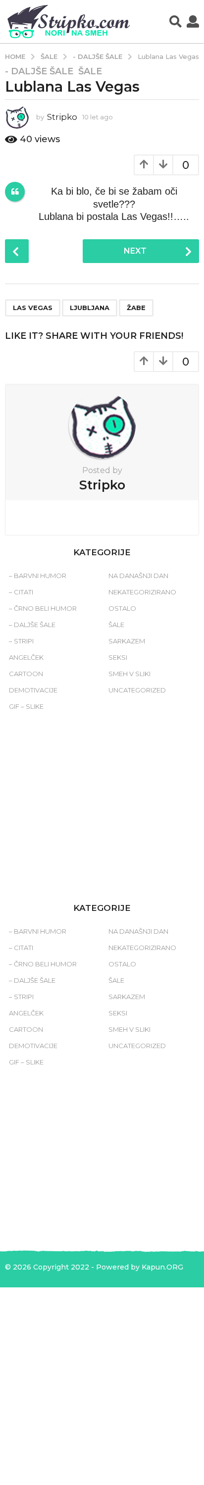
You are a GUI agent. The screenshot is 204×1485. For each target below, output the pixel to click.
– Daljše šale (32, 625)
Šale (90, 71)
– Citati (21, 592)
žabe (136, 308)
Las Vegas (32, 308)
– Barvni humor (37, 576)
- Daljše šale (39, 71)
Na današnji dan (138, 576)
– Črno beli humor (43, 608)
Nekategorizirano (142, 592)
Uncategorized (137, 690)
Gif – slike (26, 706)
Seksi (117, 657)
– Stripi (21, 641)
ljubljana (89, 308)
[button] (175, 22)
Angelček (26, 657)
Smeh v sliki (129, 674)
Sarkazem (126, 641)
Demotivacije (33, 690)
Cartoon (26, 674)
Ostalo (122, 608)
